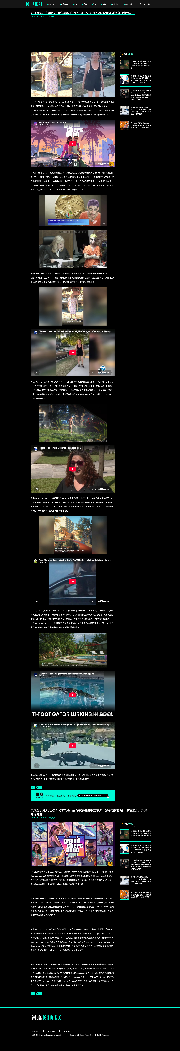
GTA (33, 787)
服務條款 (51, 1031)
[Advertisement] (90, 35)
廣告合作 (67, 1031)
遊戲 (37, 16)
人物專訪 (64, 4)
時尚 (84, 4)
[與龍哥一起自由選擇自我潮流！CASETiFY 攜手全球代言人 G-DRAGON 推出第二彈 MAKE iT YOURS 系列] (124, 79)
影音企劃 (115, 4)
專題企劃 (128, 4)
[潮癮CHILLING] (34, 4)
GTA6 (39, 787)
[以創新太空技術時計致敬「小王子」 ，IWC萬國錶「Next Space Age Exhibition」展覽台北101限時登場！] (124, 110)
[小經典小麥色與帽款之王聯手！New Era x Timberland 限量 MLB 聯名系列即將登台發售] (124, 64)
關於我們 (35, 1031)
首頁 (32, 16)
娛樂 (103, 4)
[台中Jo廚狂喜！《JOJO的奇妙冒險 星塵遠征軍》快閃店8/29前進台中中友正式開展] (124, 125)
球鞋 (75, 4)
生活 (94, 4)
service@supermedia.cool (51, 1035)
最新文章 (51, 4)
